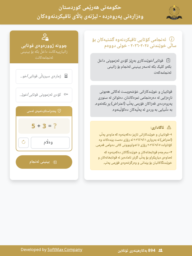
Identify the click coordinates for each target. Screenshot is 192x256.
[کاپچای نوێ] (23, 143)
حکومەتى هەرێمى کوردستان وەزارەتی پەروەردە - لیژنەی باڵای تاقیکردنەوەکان (90, 12)
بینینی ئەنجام (40, 161)
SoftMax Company (65, 250)
